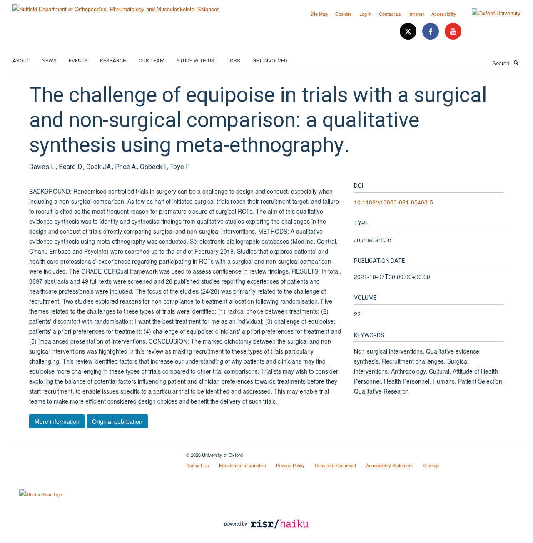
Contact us (390, 13)
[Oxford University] (490, 13)
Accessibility (443, 13)
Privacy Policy (290, 465)
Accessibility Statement (389, 465)
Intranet (416, 13)
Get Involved (269, 61)
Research (113, 61)
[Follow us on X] (409, 31)
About (21, 61)
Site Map (319, 13)
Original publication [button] (117, 421)
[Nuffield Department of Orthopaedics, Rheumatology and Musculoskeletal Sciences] (116, 6)
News (49, 61)
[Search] (516, 62)
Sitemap (431, 465)
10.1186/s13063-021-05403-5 (393, 202)
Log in (365, 13)
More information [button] (57, 421)
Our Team (151, 61)
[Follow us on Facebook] (431, 31)
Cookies (343, 13)
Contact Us (197, 465)
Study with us (195, 61)
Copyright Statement (335, 465)
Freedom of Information (242, 465)
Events (78, 61)
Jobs (233, 61)
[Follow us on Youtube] (453, 31)
